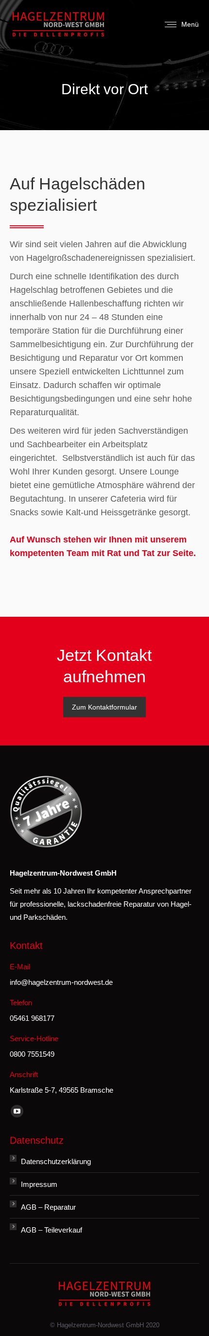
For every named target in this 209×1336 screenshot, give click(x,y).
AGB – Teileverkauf (51, 1230)
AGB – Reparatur (48, 1207)
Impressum (39, 1184)
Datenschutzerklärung (56, 1161)
